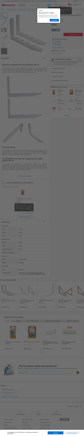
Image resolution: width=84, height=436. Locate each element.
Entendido (54, 20)
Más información (72, 433)
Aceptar (55, 433)
